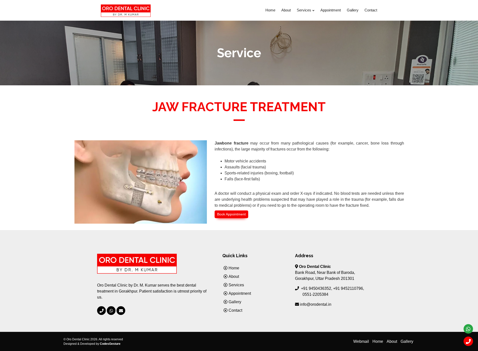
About (286, 10)
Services (304, 10)
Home (270, 10)
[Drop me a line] (121, 310)
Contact (370, 10)
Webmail (361, 341)
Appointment (330, 10)
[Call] (468, 341)
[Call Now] (101, 310)
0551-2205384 (315, 294)
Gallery (352, 10)
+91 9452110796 (348, 288)
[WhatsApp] (111, 310)
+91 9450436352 (316, 288)
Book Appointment (231, 214)
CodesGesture (110, 344)
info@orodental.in (315, 304)
